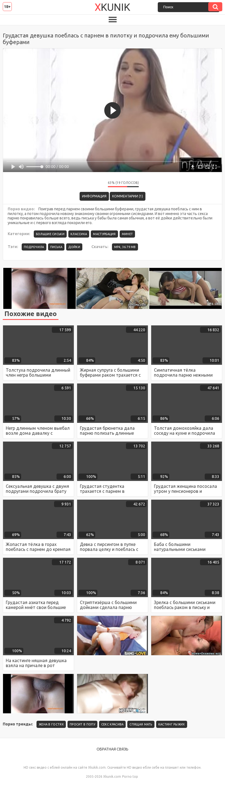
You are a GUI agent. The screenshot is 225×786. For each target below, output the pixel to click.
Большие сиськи (50, 234)
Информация (94, 196)
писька (56, 247)
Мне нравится (87, 184)
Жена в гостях (51, 724)
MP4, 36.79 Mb (125, 247)
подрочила (34, 247)
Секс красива (112, 724)
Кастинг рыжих (171, 724)
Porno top (130, 776)
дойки (74, 247)
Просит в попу (82, 724)
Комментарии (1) (127, 196)
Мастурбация (104, 234)
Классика (79, 234)
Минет (127, 234)
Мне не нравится (99, 184)
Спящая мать (141, 724)
